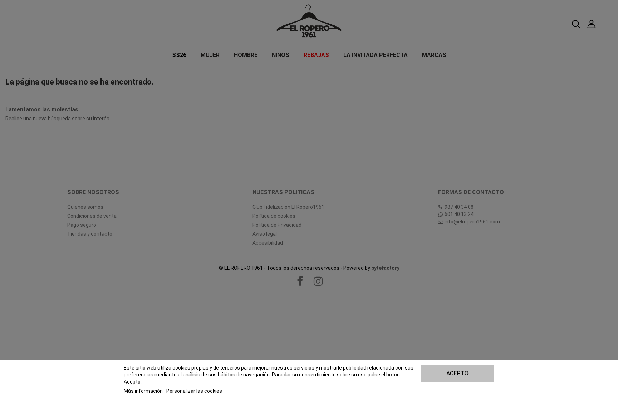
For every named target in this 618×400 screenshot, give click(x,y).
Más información (144, 391)
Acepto (457, 373)
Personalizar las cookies (194, 391)
